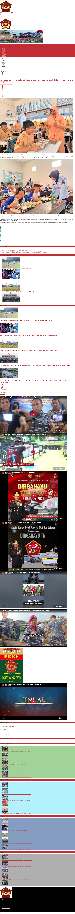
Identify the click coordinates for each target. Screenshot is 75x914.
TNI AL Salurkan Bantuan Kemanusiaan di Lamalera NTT (12, 787)
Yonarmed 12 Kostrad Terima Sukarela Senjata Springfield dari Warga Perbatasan (16, 770)
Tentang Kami (4, 906)
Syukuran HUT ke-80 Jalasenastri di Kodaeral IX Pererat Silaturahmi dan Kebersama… (16, 794)
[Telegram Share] (2, 88)
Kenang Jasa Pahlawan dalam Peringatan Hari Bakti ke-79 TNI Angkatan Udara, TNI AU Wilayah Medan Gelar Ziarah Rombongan (24, 252)
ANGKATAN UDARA (9, 84)
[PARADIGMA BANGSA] (6, 11)
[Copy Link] (37, 226)
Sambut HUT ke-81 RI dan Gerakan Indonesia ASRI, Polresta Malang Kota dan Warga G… (17, 879)
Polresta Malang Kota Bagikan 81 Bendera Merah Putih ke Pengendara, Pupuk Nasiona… (17, 860)
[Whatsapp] (2, 89)
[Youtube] (2, 75)
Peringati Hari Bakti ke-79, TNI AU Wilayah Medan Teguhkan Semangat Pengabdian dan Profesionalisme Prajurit (21, 251)
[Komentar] (2, 90)
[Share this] (2, 85)
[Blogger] (37, 239)
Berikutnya (4, 389)
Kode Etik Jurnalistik (5, 909)
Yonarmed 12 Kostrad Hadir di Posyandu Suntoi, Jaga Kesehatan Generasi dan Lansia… (16, 764)
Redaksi (3, 907)
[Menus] (0, 13)
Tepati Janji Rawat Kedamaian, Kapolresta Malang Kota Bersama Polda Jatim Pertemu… (17, 866)
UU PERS (4, 911)
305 (3, 388)
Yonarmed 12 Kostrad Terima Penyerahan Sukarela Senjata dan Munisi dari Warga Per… (17, 751)
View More (2, 394)
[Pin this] (2, 87)
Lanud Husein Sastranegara (4, 241)
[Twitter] (2, 73)
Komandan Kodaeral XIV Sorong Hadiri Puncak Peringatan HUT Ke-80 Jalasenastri (16, 800)
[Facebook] (2, 72)
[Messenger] (37, 232)
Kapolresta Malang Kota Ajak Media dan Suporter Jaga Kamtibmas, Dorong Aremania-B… (17, 885)
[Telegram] (37, 236)
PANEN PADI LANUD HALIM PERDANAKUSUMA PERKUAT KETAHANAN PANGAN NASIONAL (18, 250)
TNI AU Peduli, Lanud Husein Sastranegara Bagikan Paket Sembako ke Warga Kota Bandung (18, 249)
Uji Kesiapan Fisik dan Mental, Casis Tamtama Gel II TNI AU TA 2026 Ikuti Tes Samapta (16, 248)
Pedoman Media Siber (6, 908)
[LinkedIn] (37, 238)
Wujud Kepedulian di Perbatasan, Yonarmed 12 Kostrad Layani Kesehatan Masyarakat (16, 777)
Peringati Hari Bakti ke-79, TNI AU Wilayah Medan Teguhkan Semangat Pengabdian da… (17, 843)
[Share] (37, 240)
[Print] (37, 237)
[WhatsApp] (37, 230)
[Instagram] (2, 74)
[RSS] (2, 76)
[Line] (37, 231)
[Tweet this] (2, 86)
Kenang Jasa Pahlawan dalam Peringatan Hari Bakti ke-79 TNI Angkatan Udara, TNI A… (17, 849)
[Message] (37, 233)
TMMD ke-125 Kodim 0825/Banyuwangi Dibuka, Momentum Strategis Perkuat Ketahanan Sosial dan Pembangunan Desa (23, 242)
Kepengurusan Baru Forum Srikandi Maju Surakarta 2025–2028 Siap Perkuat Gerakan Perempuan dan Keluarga (22, 243)
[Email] (37, 235)
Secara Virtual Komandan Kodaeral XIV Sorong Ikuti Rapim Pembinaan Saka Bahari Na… (17, 813)
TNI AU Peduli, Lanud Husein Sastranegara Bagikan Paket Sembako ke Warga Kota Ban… (17, 830)
